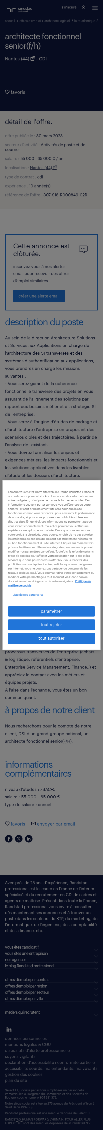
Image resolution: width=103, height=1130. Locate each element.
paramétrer (51, 611)
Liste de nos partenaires (27, 594)
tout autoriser (51, 638)
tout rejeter (51, 625)
